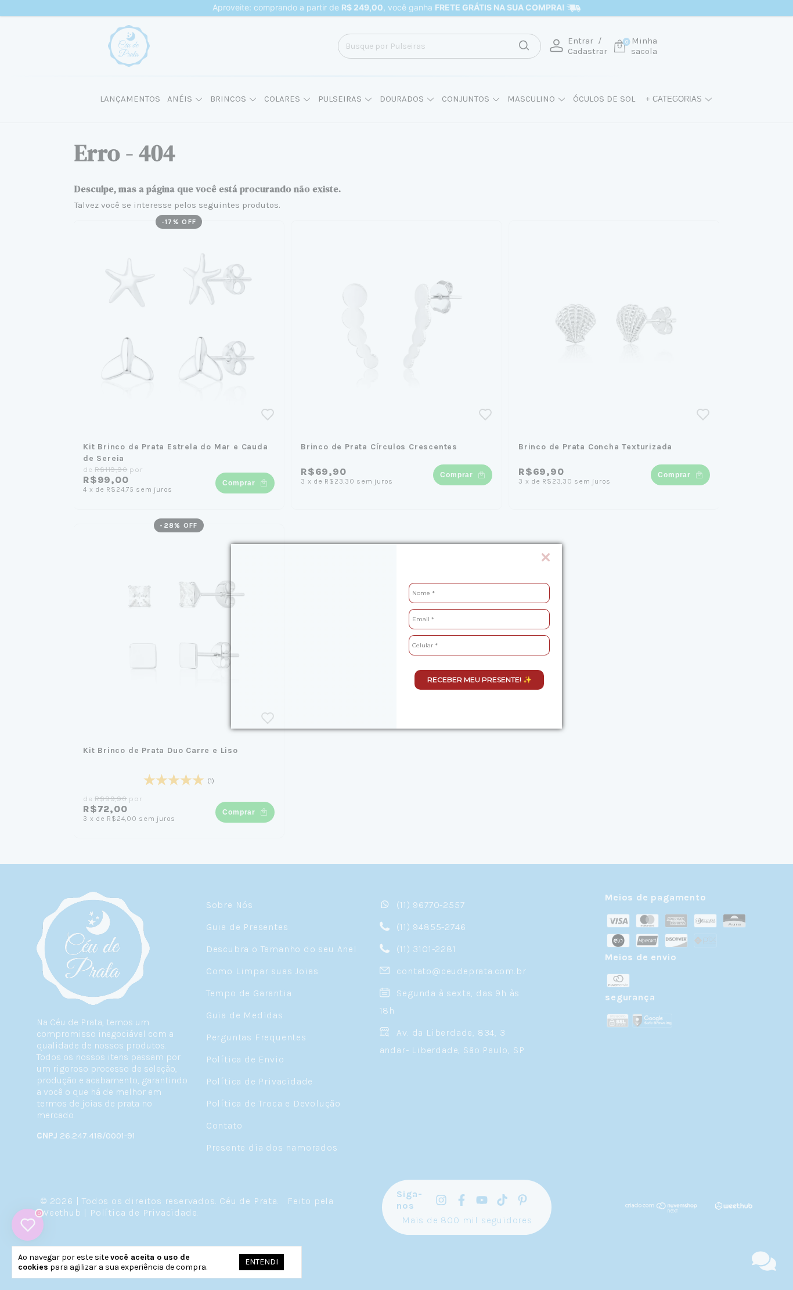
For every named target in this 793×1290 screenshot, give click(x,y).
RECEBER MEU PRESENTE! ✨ (479, 679)
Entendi (261, 1262)
